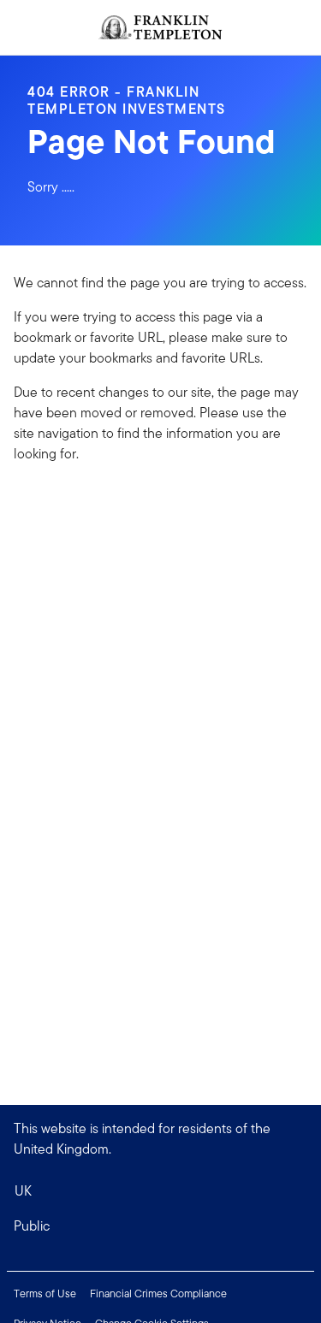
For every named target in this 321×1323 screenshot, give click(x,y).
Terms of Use (45, 1293)
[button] (160, 1226)
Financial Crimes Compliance (158, 1293)
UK (23, 1191)
